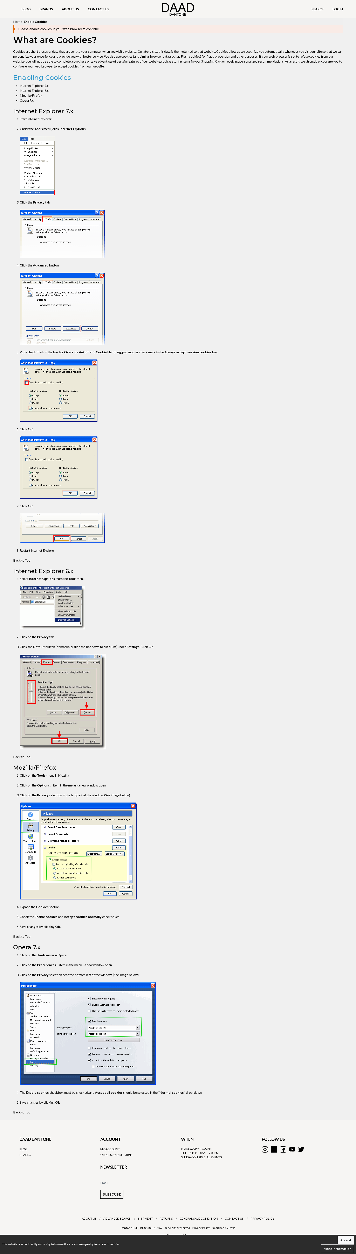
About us (70, 9)
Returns (166, 1218)
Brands (46, 9)
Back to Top (21, 560)
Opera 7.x (27, 100)
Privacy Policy (262, 1218)
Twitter (301, 1149)
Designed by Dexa (223, 1228)
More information (337, 1249)
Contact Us (234, 1218)
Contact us (98, 9)
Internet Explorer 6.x (34, 90)
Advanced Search (117, 1218)
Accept (345, 1240)
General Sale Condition (199, 1218)
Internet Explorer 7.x (34, 85)
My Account (110, 1149)
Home (17, 21)
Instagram (265, 1149)
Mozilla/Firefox (31, 95)
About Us (89, 1218)
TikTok (274, 1149)
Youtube (292, 1149)
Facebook (283, 1149)
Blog (26, 9)
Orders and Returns (116, 1154)
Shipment (145, 1218)
